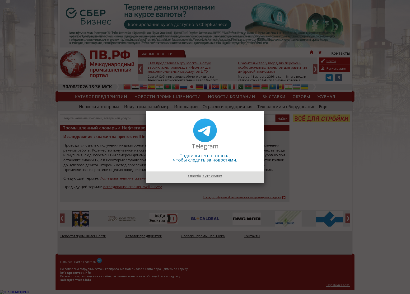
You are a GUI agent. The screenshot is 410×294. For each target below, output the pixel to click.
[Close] (264, 111)
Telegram (205, 146)
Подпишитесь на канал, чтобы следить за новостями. (205, 158)
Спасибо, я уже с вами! (205, 176)
